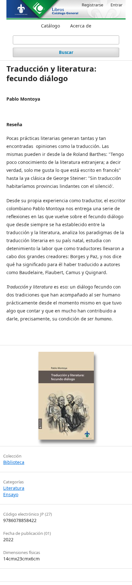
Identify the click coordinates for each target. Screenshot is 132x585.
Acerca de (80, 26)
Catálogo (50, 26)
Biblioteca (13, 462)
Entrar (116, 5)
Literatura (13, 488)
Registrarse (92, 5)
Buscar (66, 52)
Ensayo (10, 494)
